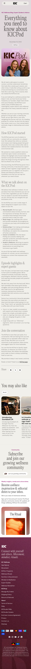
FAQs (3, 606)
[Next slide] (28, 418)
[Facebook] (9, 637)
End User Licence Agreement (10, 615)
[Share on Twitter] (15, 370)
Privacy (3, 618)
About (3, 600)
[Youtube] (15, 637)
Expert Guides (6, 583)
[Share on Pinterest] (20, 370)
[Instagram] (12, 637)
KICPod (15, 45)
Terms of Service (6, 603)
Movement (5, 568)
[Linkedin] (21, 637)
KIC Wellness (5, 562)
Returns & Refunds (7, 597)
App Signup (5, 565)
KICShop (4, 589)
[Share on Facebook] (11, 370)
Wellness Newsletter (8, 586)
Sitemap (4, 624)
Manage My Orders (7, 592)
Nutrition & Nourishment (9, 577)
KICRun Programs (7, 571)
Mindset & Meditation (8, 580)
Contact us (5, 621)
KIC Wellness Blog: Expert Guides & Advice (15, 12)
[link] (15, 473)
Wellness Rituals (6, 574)
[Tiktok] (18, 637)
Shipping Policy (6, 594)
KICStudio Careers (7, 612)
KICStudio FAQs (6, 609)
